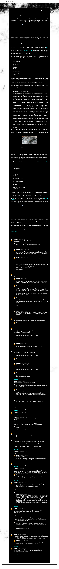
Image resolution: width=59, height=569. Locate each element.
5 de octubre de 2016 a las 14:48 (24, 358)
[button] (11, 13)
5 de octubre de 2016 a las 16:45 (23, 257)
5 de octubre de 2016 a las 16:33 (22, 417)
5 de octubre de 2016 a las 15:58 (24, 285)
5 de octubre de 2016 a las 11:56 (21, 328)
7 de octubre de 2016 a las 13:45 (21, 548)
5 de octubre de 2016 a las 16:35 (21, 433)
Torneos (12, 231)
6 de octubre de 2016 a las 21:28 (24, 528)
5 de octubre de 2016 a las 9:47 (21, 239)
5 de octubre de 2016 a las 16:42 (24, 400)
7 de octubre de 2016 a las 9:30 (23, 540)
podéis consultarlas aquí (27, 50)
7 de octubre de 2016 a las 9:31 (23, 311)
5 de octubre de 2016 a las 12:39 (24, 243)
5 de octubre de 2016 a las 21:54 (21, 508)
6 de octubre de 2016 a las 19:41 (23, 474)
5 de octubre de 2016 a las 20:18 (21, 489)
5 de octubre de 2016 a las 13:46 (21, 351)
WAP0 (16, 231)
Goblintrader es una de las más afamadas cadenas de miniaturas (23, 152)
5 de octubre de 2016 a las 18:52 (22, 468)
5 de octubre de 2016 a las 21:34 (24, 305)
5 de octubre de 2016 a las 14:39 (24, 384)
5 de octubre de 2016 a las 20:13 (21, 482)
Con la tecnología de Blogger (30, 565)
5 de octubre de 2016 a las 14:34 (21, 381)
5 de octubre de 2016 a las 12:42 (24, 278)
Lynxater (15, 534)
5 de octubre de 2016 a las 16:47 (23, 297)
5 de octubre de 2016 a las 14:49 (24, 363)
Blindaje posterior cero (10, 1)
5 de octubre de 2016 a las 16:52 (22, 451)
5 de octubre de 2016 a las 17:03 (23, 455)
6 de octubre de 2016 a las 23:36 (21, 534)
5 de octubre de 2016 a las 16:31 (24, 249)
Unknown (15, 239)
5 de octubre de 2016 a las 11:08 (21, 274)
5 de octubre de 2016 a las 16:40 (24, 343)
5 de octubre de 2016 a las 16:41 (24, 372)
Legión (17, 257)
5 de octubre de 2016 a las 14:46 (24, 389)
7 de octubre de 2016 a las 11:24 (24, 494)
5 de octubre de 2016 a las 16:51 (20, 440)
